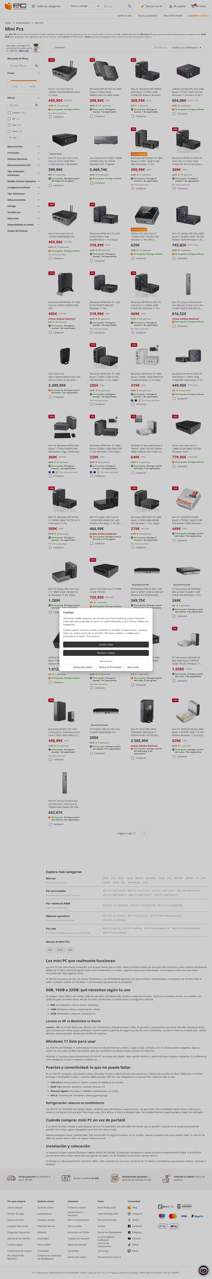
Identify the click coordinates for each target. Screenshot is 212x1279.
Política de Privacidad (110, 666)
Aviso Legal (133, 666)
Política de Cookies (82, 666)
